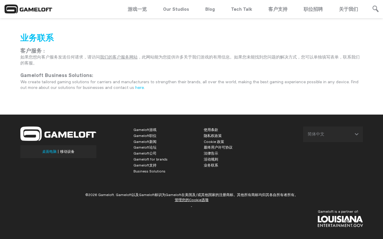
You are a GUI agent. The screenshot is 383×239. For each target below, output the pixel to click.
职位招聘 (313, 9)
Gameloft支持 (144, 165)
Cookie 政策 (214, 141)
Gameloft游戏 (144, 129)
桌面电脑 (49, 151)
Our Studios (176, 9)
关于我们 (348, 9)
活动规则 (211, 159)
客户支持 (278, 9)
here (139, 87)
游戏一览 (137, 9)
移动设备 (67, 151)
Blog (210, 9)
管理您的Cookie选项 (192, 200)
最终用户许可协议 (218, 147)
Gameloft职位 (144, 135)
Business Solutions (149, 171)
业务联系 (211, 165)
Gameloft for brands (150, 159)
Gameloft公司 (144, 153)
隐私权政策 (213, 135)
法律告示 (211, 153)
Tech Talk (241, 9)
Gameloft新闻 (144, 141)
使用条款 (211, 129)
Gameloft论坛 (144, 147)
